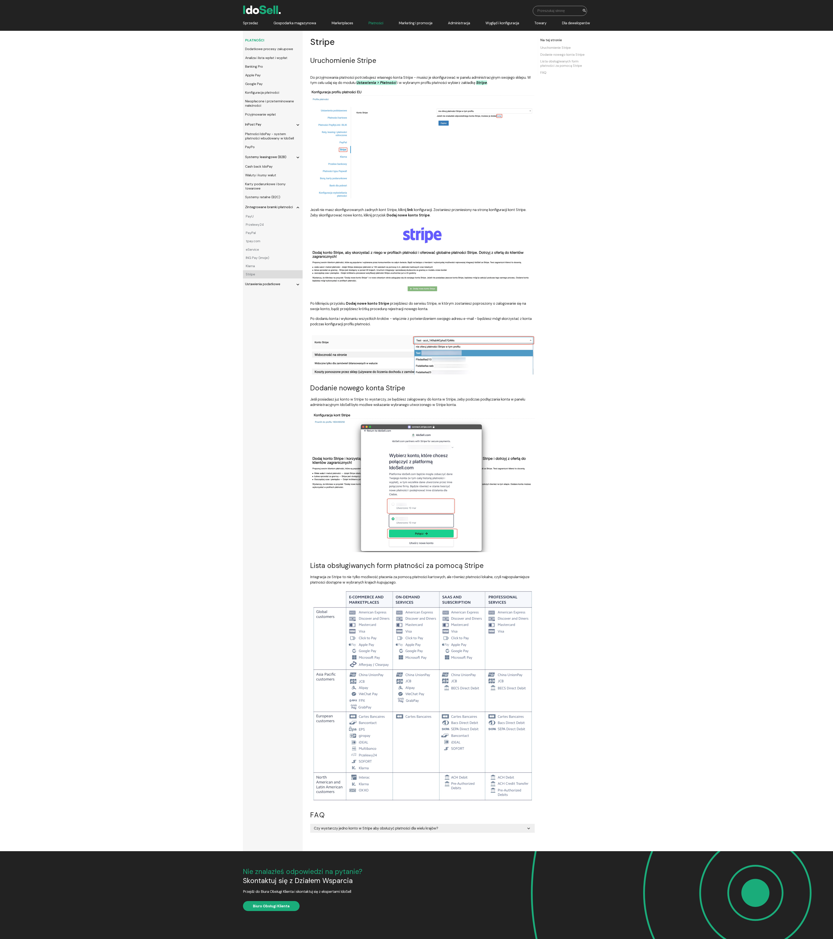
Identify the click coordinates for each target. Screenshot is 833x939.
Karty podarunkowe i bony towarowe (265, 186)
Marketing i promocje (416, 23)
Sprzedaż (250, 23)
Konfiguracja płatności (262, 92)
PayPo (250, 147)
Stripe (250, 274)
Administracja (459, 23)
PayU (250, 216)
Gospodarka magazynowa (295, 23)
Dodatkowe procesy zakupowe (269, 49)
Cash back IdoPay (259, 166)
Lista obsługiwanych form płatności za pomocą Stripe (561, 63)
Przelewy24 (255, 224)
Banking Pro (254, 66)
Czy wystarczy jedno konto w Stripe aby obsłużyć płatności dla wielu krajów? (422, 828)
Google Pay (254, 84)
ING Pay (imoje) (257, 258)
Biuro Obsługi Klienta (271, 906)
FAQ (543, 73)
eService (252, 249)
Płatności (375, 23)
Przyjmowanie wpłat (260, 114)
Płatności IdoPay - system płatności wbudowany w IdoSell (269, 136)
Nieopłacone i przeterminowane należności (269, 103)
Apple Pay (253, 75)
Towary (540, 23)
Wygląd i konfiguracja (502, 23)
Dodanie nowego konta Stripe (562, 55)
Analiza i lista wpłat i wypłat (266, 58)
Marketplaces (342, 23)
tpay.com (253, 241)
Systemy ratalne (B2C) (262, 197)
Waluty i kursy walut (260, 175)
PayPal (251, 233)
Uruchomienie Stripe (555, 48)
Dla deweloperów (576, 23)
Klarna (250, 266)
